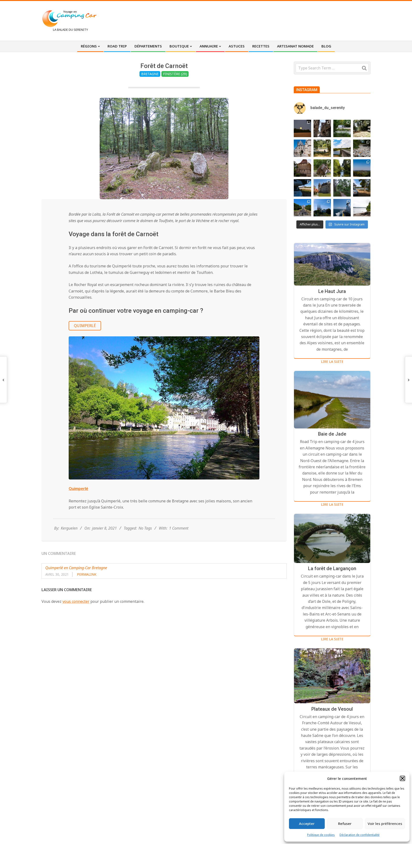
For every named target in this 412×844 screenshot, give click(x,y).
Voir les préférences (385, 823)
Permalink (86, 574)
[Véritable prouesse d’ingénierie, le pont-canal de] (342, 148)
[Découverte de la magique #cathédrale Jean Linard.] (322, 168)
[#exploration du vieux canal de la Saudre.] (342, 168)
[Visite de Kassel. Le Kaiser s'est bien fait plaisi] (302, 207)
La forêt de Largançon (332, 569)
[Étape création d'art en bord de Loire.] (322, 148)
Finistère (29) (175, 74)
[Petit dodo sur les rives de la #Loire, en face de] (302, 188)
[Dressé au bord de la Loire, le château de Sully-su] (322, 188)
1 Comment (178, 528)
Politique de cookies (321, 835)
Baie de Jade (332, 434)
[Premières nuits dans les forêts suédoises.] (362, 207)
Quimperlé (85, 325)
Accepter (306, 823)
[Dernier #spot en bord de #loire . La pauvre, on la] (362, 128)
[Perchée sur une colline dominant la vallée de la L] (362, 168)
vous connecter (75, 601)
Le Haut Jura (332, 291)
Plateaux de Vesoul (332, 709)
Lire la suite (332, 361)
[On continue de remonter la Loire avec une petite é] (302, 148)
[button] (402, 778)
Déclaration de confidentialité (360, 835)
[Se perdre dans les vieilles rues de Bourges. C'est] (322, 128)
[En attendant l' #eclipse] (302, 128)
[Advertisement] (282, 20)
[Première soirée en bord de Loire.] (362, 188)
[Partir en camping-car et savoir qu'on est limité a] (362, 148)
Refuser (344, 823)
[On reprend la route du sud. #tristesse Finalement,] (342, 207)
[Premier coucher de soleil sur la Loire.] (342, 188)
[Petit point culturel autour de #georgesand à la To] (302, 168)
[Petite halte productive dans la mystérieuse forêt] (342, 128)
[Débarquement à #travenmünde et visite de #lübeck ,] (322, 207)
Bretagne (150, 74)
